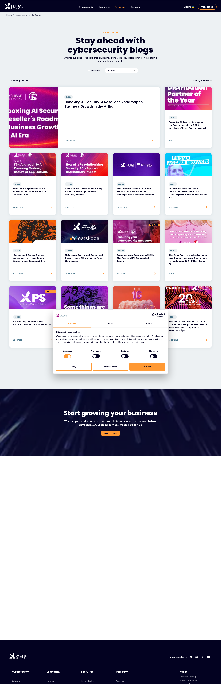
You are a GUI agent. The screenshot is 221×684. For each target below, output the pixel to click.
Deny (73, 367)
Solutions (16, 681)
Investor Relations (188, 680)
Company (122, 672)
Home (10, 15)
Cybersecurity (20, 672)
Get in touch (110, 433)
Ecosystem (53, 672)
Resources (21, 15)
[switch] (96, 356)
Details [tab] (110, 324)
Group (183, 672)
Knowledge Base (88, 681)
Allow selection (110, 367)
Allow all (147, 367)
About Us (120, 681)
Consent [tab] (72, 324)
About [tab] (149, 324)
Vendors (50, 681)
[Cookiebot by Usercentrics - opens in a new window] (154, 315)
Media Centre (35, 15)
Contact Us (207, 6)
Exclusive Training (188, 676)
